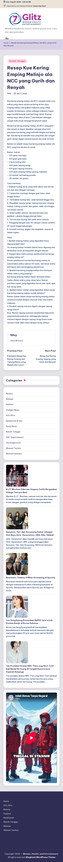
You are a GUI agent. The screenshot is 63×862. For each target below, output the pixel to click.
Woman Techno (13, 448)
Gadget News (12, 410)
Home (6, 801)
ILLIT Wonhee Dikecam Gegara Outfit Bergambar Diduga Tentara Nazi (31, 490)
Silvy (13, 335)
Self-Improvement (15, 437)
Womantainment (14, 453)
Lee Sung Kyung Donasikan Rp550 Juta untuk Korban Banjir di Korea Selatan (29, 621)
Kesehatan (9, 817)
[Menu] (6, 38)
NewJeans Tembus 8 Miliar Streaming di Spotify (30, 577)
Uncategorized (13, 442)
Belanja (9, 399)
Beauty (9, 393)
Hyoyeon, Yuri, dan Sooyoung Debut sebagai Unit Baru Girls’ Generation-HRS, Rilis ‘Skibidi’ (30, 533)
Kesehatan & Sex (14, 421)
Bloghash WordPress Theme (40, 857)
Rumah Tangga (17, 61)
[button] (16, 340)
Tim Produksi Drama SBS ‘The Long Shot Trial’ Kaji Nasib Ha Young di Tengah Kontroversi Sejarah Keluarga (30, 669)
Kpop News (11, 426)
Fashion (9, 404)
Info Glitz (10, 415)
